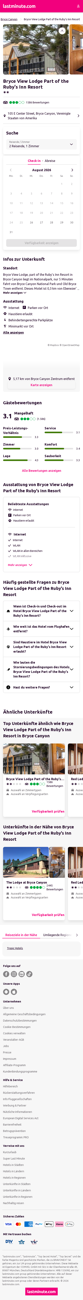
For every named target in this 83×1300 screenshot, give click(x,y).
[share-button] (62, 31)
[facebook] (6, 974)
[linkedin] (22, 974)
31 (11, 232)
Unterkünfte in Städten (16, 1184)
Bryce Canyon (9, 19)
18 (21, 212)
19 (31, 212)
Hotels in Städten (13, 1164)
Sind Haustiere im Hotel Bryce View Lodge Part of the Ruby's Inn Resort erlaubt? (40, 646)
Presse (7, 1052)
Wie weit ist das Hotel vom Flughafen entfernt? (41, 629)
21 (51, 212)
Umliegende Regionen (58, 935)
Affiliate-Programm (14, 1065)
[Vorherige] (10, 170)
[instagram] (14, 974)
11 (21, 203)
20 (41, 212)
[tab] (21, 935)
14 (51, 203)
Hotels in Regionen (14, 1177)
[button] (36, 49)
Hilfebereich (10, 1086)
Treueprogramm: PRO (16, 1137)
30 (71, 222)
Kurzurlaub (9, 1152)
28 (51, 222)
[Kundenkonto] (78, 6)
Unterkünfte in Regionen (17, 1196)
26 (31, 222)
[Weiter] (72, 170)
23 (71, 212)
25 (21, 222)
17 (11, 212)
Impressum (9, 1058)
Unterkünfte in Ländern (17, 1190)
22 (61, 212)
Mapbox (54, 345)
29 (61, 222)
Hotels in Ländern (13, 1171)
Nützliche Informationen (17, 1111)
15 (61, 203)
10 (11, 203)
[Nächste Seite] (77, 935)
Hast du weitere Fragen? (31, 687)
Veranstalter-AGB (13, 1039)
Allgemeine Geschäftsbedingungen (24, 1014)
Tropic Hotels (15, 948)
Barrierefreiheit (12, 1124)
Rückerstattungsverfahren (19, 1092)
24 (11, 222)
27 (41, 222)
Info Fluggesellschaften (17, 1099)
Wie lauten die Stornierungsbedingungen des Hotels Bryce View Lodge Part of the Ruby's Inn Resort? (41, 669)
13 (41, 203)
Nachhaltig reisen (13, 1203)
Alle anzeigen (13, 332)
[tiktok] (29, 974)
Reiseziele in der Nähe (21, 935)
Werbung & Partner (14, 1105)
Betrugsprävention (14, 1131)
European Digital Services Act (20, 1118)
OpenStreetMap (71, 345)
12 (31, 203)
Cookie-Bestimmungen (16, 1026)
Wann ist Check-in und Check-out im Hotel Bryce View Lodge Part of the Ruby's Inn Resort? (40, 611)
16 (71, 203)
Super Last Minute (14, 1158)
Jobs (6, 1046)
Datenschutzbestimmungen (20, 1020)
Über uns (8, 1007)
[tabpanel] (41, 948)
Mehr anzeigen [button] (17, 565)
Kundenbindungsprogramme (20, 1071)
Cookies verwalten (14, 1033)
